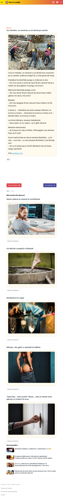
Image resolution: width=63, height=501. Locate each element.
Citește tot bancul (12, 241)
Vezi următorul (49, 185)
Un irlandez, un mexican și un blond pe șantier (27, 30)
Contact (3, 495)
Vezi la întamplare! (13, 185)
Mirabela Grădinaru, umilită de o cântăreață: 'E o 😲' (33, 449)
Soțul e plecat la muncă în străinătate (23, 199)
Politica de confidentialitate (9, 491)
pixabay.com (17, 153)
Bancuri (9, 28)
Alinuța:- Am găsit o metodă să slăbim (23, 347)
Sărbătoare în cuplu (15, 298)
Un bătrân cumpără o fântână (20, 248)
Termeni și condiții (6, 488)
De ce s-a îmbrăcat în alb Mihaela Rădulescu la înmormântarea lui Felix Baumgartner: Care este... (32, 464)
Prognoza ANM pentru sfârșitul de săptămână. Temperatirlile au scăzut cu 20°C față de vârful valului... (34, 457)
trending (12, 191)
